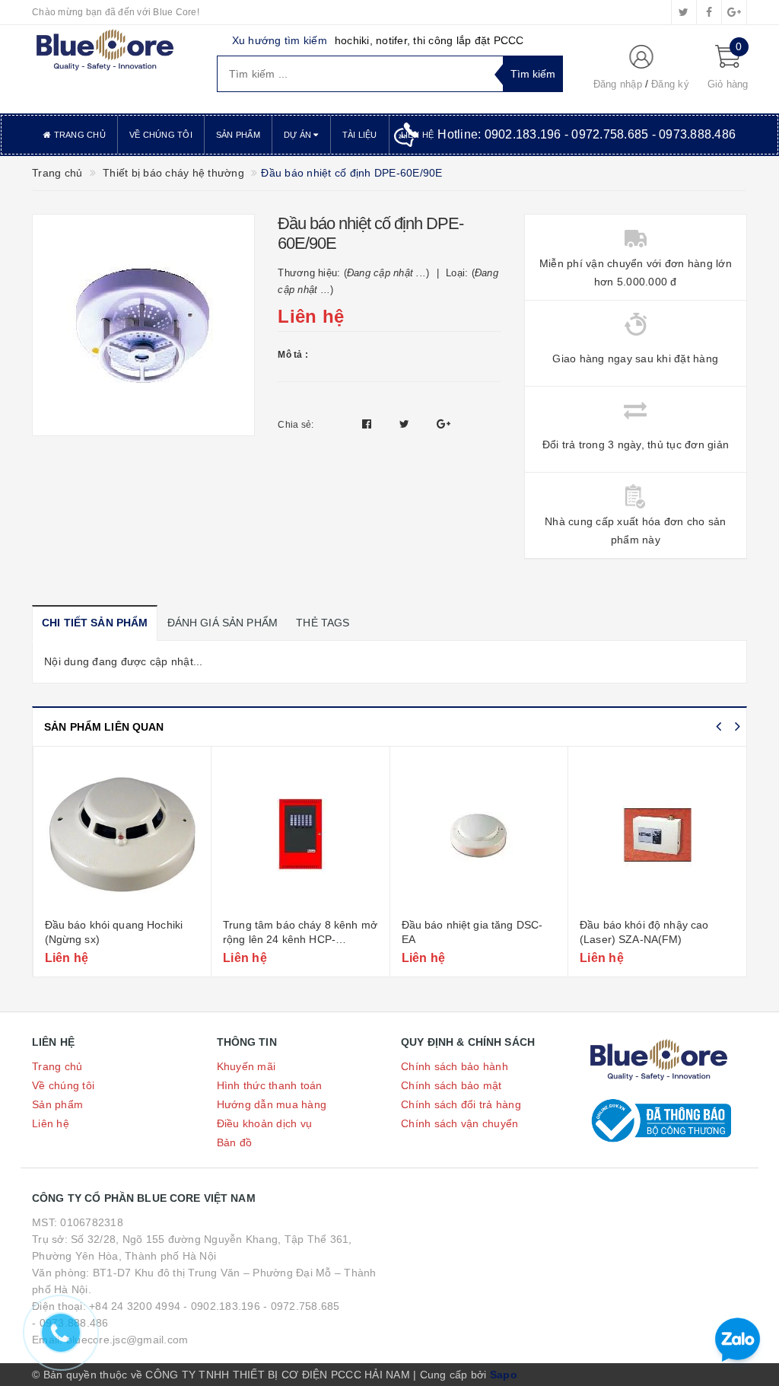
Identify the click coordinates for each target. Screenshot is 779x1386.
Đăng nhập (617, 84)
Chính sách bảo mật (451, 1085)
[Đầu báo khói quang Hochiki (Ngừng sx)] (122, 834)
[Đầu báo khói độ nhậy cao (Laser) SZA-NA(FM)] (658, 834)
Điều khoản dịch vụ (265, 1123)
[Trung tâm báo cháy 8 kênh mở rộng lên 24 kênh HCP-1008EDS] (300, 834)
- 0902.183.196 (221, 1306)
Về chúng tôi (160, 134)
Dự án (299, 134)
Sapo (503, 1374)
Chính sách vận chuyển (459, 1123)
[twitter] (684, 12)
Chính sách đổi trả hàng (461, 1104)
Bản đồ (235, 1142)
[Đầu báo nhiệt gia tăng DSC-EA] (479, 834)
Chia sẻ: (295, 424)
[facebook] (709, 12)
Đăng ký (670, 84)
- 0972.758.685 (301, 1306)
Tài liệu (359, 134)
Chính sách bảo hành (454, 1066)
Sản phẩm (238, 134)
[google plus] (734, 12)
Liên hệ (50, 1123)
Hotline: (586, 134)
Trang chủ (78, 134)
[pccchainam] (104, 50)
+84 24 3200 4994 (134, 1306)
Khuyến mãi (246, 1066)
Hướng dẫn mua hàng (272, 1104)
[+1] (443, 424)
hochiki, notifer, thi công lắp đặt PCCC (429, 40)
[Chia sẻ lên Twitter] (406, 424)
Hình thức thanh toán (270, 1085)
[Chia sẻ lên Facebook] (368, 424)
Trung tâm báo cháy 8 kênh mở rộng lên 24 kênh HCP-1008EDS (300, 940)
